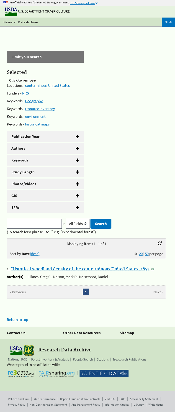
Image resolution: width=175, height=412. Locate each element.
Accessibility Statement (144, 399)
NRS (25, 93)
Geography (34, 100)
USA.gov (139, 405)
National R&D (17, 359)
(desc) (34, 253)
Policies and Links (18, 399)
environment (35, 116)
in (64, 223)
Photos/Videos (23, 183)
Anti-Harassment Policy (86, 405)
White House (155, 405)
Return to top (17, 319)
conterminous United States (47, 85)
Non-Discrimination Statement (48, 405)
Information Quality (117, 405)
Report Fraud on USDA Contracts (80, 399)
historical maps (37, 124)
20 (141, 253)
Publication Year (25, 136)
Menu (168, 22)
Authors (18, 148)
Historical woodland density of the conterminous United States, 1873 (80, 269)
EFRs (15, 207)
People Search (83, 359)
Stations (103, 359)
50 (147, 253)
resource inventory (40, 108)
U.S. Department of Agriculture (43, 11)
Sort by (24, 253)
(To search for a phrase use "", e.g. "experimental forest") (51, 231)
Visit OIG (110, 399)
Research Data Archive (20, 22)
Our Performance (45, 399)
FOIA (122, 399)
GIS (14, 195)
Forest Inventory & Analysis (50, 359)
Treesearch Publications (129, 359)
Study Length (23, 171)
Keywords (19, 160)
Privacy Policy (16, 405)
